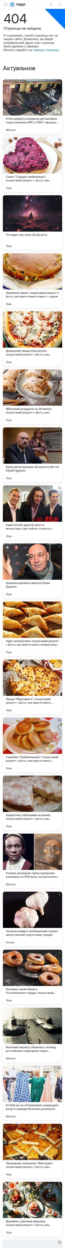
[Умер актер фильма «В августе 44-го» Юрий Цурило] (32, 454)
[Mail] (12, 4)
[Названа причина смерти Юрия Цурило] (32, 570)
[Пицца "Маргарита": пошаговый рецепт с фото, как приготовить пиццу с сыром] (32, 687)
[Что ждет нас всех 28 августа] (32, 222)
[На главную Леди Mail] (19, 4)
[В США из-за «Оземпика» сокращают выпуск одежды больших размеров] (32, 1093)
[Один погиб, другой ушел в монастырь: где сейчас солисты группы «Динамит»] (32, 512)
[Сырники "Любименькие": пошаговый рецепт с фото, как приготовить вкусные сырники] (32, 745)
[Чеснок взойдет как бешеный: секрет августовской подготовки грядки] (32, 919)
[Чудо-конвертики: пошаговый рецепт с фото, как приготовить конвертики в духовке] (32, 629)
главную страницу (46, 50)
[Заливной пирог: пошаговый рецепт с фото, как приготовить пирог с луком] (32, 280)
